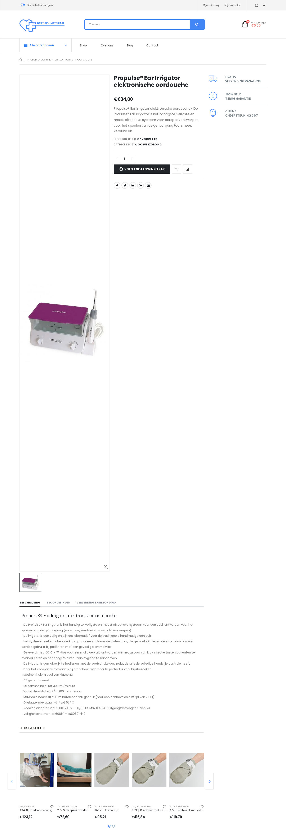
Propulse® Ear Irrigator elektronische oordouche (151, 81)
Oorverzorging (150, 144)
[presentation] (12, 781)
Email (148, 185)
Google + (140, 185)
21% (134, 144)
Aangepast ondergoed (191, 806)
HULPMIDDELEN (36, 806)
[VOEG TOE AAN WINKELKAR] (51, 745)
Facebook (117, 185)
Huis (21, 60)
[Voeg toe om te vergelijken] (187, 169)
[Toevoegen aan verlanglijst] (176, 169)
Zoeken (197, 24)
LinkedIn (132, 185)
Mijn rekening (211, 5)
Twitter (124, 185)
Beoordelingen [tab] (58, 603)
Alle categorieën (42, 45)
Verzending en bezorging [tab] (96, 603)
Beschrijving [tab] (29, 603)
